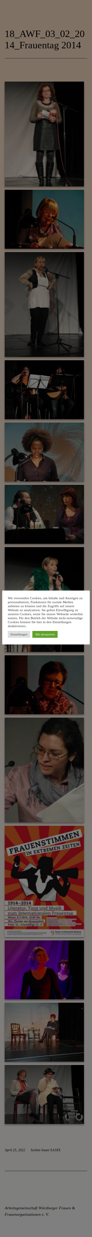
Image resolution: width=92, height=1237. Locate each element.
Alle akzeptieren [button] (45, 634)
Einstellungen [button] (18, 634)
